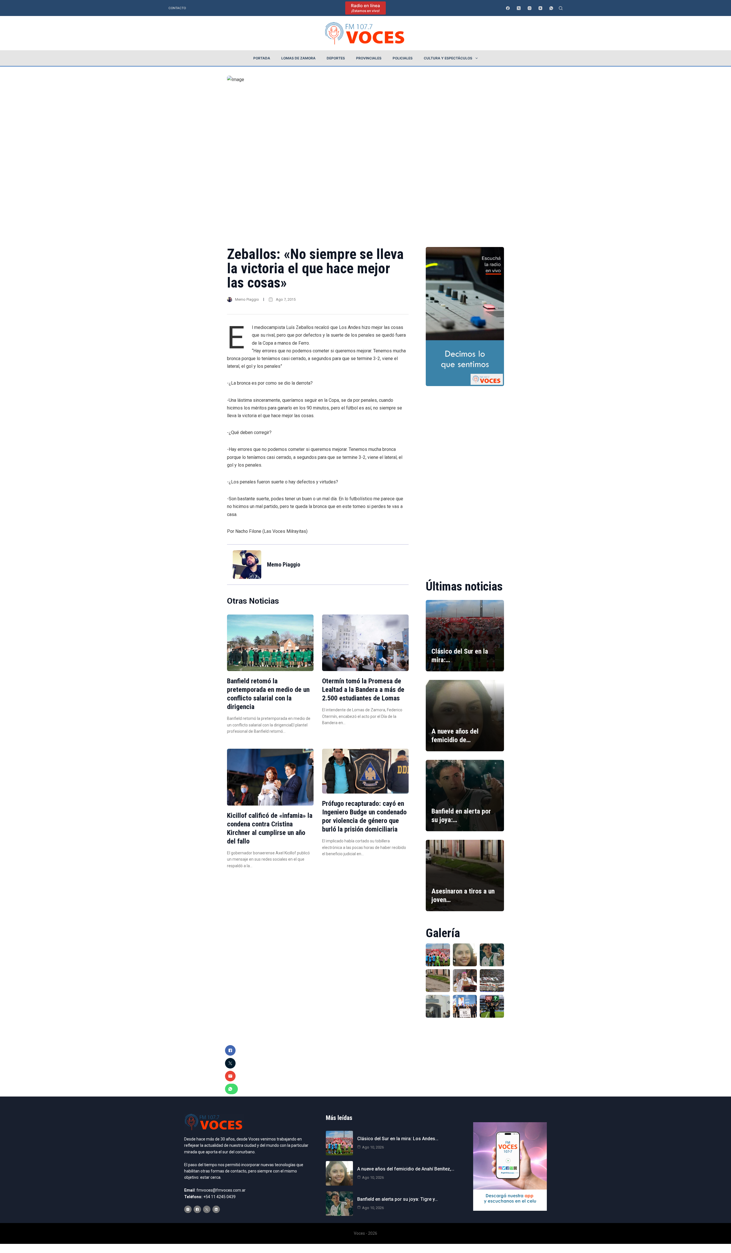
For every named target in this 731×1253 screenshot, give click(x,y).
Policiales (403, 58)
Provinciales (368, 58)
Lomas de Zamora (298, 58)
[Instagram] (529, 8)
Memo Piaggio (247, 299)
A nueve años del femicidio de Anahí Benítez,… (405, 1169)
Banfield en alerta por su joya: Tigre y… (397, 1199)
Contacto (177, 8)
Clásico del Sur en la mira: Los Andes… (397, 1138)
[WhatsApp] (551, 8)
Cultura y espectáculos (448, 58)
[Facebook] (508, 8)
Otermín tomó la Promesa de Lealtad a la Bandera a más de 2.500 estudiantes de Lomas (363, 689)
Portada (261, 58)
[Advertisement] (465, 479)
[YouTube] (540, 8)
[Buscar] (561, 8)
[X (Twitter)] (519, 8)
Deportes (336, 58)
